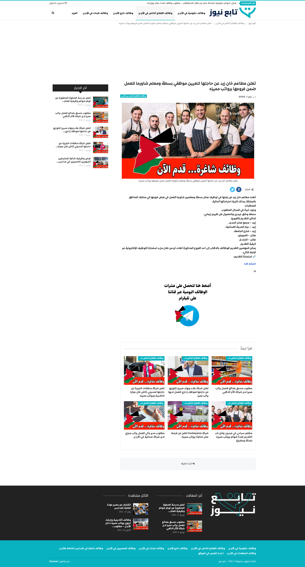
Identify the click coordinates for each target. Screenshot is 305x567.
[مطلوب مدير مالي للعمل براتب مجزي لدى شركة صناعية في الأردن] (144, 415)
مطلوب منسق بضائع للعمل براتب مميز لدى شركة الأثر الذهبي (173, 525)
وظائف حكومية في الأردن (191, 13)
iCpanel (53, 561)
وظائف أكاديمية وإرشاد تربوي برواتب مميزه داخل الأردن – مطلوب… (118, 523)
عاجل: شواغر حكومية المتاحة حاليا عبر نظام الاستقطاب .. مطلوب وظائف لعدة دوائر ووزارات (192, 3)
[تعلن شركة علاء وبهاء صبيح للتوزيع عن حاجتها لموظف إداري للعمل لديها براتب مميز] (188, 370)
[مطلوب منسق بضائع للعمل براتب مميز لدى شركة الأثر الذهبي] (232, 370)
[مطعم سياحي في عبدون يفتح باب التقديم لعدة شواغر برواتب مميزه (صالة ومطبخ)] (232, 415)
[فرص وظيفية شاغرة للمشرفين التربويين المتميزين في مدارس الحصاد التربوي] (100, 162)
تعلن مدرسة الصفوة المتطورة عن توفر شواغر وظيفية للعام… (172, 508)
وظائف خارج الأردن (123, 13)
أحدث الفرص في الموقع (210, 553)
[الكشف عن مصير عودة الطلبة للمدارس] (140, 509)
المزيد (74, 13)
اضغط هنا (250, 264)
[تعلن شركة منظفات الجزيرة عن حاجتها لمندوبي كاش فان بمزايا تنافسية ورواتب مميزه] (144, 370)
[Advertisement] (152, 52)
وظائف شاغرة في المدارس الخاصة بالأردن (81, 548)
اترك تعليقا (187, 464)
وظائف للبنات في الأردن (95, 13)
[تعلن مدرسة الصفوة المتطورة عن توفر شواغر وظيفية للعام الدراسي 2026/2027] (100, 102)
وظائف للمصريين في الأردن (120, 548)
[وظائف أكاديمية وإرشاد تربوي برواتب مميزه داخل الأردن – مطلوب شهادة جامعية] (140, 524)
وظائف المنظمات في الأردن (241, 553)
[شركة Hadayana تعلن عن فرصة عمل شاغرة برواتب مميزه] (188, 415)
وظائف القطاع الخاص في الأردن (155, 13)
